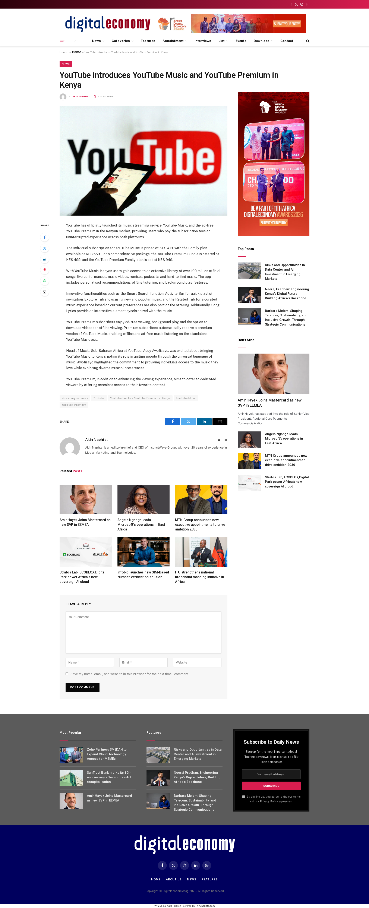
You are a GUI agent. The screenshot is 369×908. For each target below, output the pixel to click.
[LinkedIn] (44, 259)
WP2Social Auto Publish (167, 905)
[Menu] (62, 40)
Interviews (203, 41)
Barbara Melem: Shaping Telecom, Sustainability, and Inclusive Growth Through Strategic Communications (286, 317)
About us (174, 879)
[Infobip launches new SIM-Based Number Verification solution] (143, 552)
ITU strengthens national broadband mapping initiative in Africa (199, 577)
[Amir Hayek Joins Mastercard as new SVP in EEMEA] (86, 499)
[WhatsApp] (44, 281)
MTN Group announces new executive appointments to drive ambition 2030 (200, 524)
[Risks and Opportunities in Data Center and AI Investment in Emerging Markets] (249, 270)
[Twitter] (44, 248)
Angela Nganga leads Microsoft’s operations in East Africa (141, 524)
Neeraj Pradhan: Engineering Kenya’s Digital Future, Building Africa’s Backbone (287, 293)
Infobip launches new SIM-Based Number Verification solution (143, 574)
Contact (286, 41)
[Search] (307, 41)
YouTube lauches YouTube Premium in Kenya (140, 398)
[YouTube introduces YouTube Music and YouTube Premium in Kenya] (143, 161)
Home (76, 52)
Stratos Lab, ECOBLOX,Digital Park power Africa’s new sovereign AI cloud (82, 577)
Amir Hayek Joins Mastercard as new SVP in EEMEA (85, 522)
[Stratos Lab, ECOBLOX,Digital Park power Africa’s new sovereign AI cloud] (86, 552)
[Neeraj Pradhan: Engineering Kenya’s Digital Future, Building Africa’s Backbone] (249, 295)
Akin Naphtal (81, 96)
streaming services (75, 398)
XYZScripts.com (206, 905)
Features (148, 41)
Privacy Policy (269, 801)
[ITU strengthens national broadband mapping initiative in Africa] (201, 552)
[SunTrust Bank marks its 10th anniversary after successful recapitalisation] (71, 778)
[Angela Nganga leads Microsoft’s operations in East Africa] (143, 499)
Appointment (173, 41)
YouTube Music (186, 398)
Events (241, 41)
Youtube (99, 398)
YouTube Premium (74, 404)
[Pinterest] (44, 270)
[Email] (44, 291)
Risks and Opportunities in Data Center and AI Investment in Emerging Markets (285, 272)
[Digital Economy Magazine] (108, 24)
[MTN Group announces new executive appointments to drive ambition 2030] (201, 499)
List (221, 41)
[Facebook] (44, 237)
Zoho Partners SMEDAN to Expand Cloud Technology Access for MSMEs (107, 754)
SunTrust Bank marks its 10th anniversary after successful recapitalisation (109, 777)
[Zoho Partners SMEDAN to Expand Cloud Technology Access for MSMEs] (71, 755)
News (96, 41)
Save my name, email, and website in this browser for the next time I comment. (129, 674)
